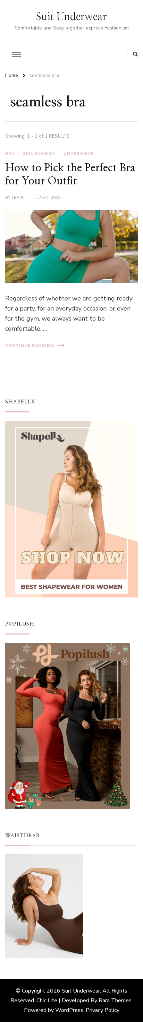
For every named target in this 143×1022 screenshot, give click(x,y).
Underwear (79, 153)
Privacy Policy (102, 1010)
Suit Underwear (71, 17)
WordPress (69, 1010)
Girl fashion (39, 153)
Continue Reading (29, 345)
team (17, 197)
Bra (10, 153)
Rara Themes (115, 1000)
